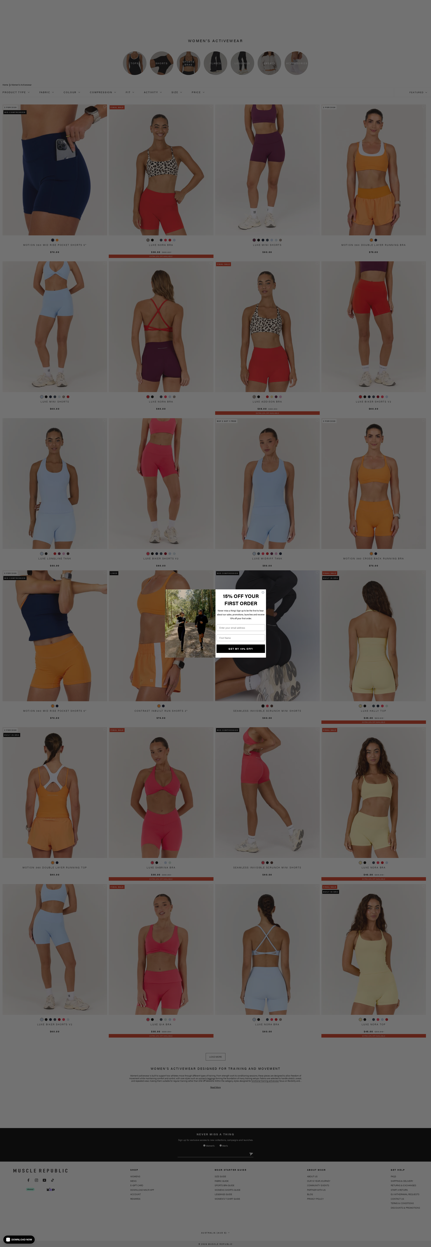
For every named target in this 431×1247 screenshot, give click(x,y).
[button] (19, 1240)
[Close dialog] (263, 592)
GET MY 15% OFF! (240, 648)
